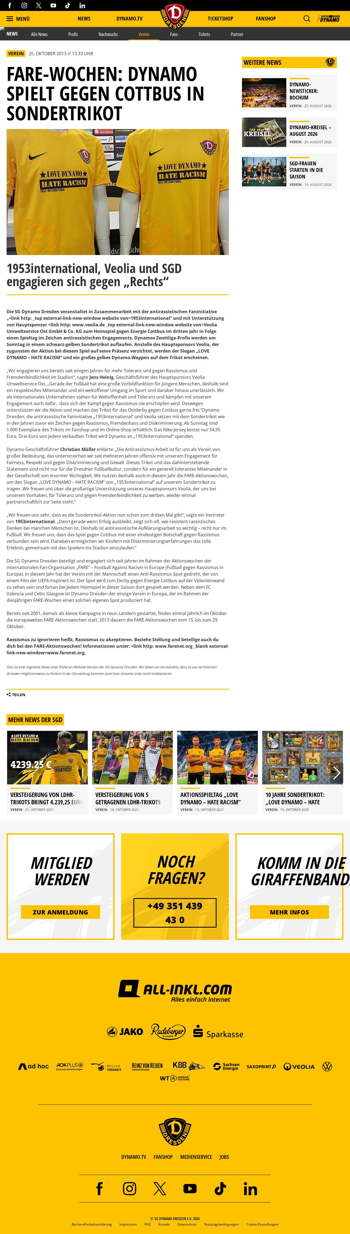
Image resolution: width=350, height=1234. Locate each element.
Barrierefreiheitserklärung (92, 1224)
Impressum (128, 1224)
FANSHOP (163, 1156)
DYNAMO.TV (129, 18)
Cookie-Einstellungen (262, 1224)
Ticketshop (220, 18)
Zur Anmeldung (60, 912)
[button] (306, 18)
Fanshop (266, 18)
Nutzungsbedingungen (221, 1224)
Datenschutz (187, 1224)
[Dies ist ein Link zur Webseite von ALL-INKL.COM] (175, 990)
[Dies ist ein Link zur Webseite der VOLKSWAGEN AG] (327, 1066)
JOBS (224, 1156)
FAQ (147, 1224)
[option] (47, 773)
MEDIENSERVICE (196, 1156)
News (84, 18)
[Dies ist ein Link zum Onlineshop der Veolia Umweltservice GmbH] (299, 1066)
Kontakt (164, 1224)
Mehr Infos (289, 912)
